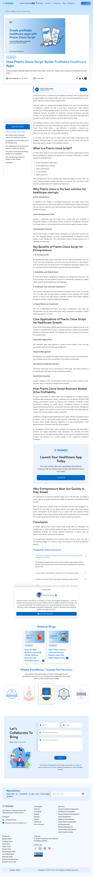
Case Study (37, 812)
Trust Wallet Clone (8, 854)
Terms (18, 870)
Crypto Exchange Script (10, 859)
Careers (36, 819)
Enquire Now (86, 3)
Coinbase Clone (7, 841)
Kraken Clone (6, 846)
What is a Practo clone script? (15, 132)
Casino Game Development (67, 822)
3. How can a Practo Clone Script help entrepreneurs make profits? (56, 579)
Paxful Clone (6, 844)
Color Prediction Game (65, 832)
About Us (37, 809)
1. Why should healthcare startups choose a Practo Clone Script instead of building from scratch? (59, 556)
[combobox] (42, 732)
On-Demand (11, 57)
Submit (60, 758)
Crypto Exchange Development (68, 809)
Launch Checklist (25, 3)
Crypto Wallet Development (67, 829)
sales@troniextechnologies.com (15, 823)
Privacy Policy (51, 767)
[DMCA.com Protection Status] (38, 854)
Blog (64, 3)
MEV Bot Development (65, 827)
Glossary (37, 817)
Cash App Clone (7, 857)
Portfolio (36, 814)
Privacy (12, 870)
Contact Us (61, 478)
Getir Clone (63, 108)
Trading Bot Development (66, 812)
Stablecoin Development (66, 819)
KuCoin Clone (6, 849)
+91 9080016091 (10, 820)
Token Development (64, 817)
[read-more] (35, 637)
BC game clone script (9, 862)
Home (7, 11)
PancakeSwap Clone (8, 852)
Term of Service (39, 824)
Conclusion (9, 162)
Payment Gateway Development (68, 814)
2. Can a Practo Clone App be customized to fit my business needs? (57, 573)
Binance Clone (7, 839)
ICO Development (64, 824)
